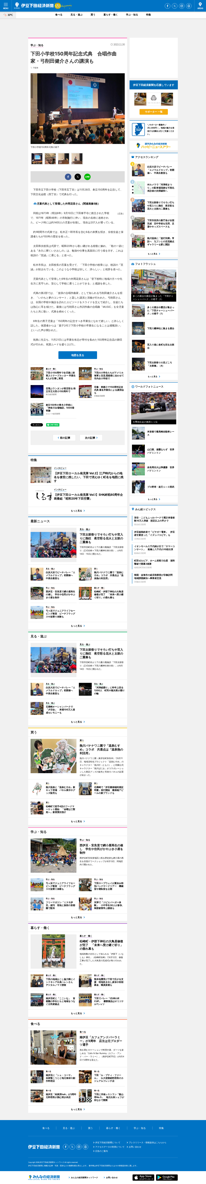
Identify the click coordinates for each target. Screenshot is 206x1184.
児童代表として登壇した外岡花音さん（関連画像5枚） (68, 203)
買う (93, 14)
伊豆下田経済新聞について (107, 1142)
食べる (58, 14)
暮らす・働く (110, 14)
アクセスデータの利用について (110, 1147)
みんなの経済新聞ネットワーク (44, 1177)
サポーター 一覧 (154, 111)
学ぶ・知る (132, 14)
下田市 (35, 68)
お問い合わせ (135, 1147)
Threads (189, 6)
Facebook (167, 6)
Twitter (174, 6)
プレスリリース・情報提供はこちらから (147, 1142)
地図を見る (77, 355)
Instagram (181, 6)
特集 (148, 14)
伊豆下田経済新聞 (34, 5)
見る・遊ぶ (76, 14)
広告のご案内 (101, 1151)
